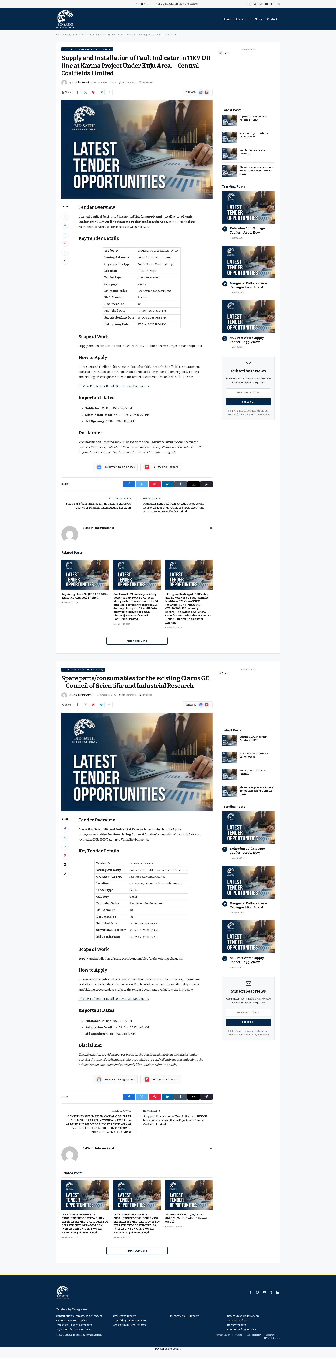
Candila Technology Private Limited (82, 1334)
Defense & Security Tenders (243, 1316)
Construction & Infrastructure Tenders (79, 1316)
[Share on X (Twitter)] (85, 92)
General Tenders (237, 1320)
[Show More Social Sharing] (109, 92)
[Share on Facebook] (77, 92)
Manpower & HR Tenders (184, 1316)
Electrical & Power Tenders (72, 1320)
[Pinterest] (64, 242)
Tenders (241, 19)
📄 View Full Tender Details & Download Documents (114, 386)
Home (226, 19)
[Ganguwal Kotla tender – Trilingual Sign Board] (248, 262)
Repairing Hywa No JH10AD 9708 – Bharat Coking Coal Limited (84, 596)
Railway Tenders (236, 1325)
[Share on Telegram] (101, 92)
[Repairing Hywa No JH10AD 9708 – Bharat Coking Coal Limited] (85, 574)
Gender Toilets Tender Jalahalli (252, 152)
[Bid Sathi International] (65, 19)
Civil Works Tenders (124, 1316)
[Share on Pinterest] (93, 92)
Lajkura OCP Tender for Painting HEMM (253, 118)
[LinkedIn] (64, 233)
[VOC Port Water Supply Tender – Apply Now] (248, 316)
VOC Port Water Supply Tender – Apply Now (247, 340)
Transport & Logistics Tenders (74, 1325)
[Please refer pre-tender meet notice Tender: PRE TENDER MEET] (229, 171)
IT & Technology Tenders (241, 1329)
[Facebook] (64, 216)
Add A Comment (137, 640)
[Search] (278, 4)
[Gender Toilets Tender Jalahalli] (229, 154)
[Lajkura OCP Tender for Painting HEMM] (229, 120)
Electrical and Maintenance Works (87, 49)
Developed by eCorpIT (168, 1348)
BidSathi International (82, 82)
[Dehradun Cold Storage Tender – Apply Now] (248, 207)
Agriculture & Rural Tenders (129, 1325)
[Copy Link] (64, 260)
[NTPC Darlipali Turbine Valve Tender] (229, 137)
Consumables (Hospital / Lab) (83, 669)
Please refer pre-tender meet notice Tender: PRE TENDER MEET (256, 170)
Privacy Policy (250, 414)
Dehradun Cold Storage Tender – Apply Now (247, 230)
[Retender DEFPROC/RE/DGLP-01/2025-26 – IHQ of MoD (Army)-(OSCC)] (189, 1195)
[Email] (64, 251)
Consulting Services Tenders (129, 1320)
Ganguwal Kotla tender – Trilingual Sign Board (248, 285)
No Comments (129, 82)
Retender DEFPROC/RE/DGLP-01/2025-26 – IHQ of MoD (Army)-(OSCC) (186, 1218)
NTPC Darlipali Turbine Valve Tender (177, 3)
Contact (272, 19)
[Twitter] (64, 225)
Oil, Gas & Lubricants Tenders (73, 1329)
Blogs (258, 19)
